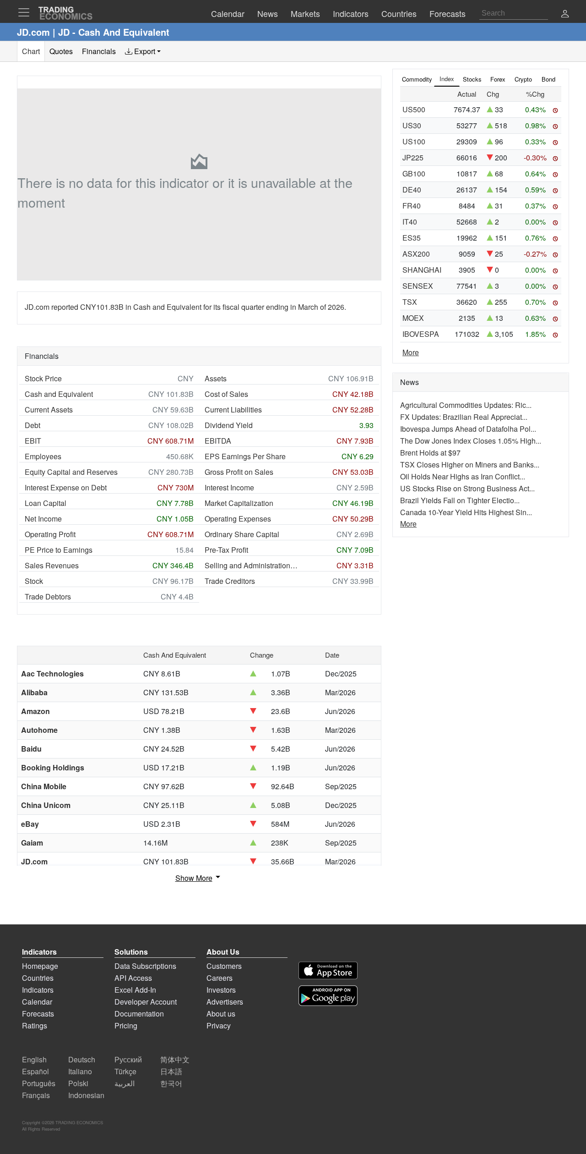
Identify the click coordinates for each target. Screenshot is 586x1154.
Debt (32, 425)
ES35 (411, 237)
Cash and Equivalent (59, 394)
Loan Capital (45, 503)
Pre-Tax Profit (226, 549)
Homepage (40, 966)
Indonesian (86, 1095)
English (34, 1059)
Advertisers (224, 1001)
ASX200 (416, 253)
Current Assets (49, 409)
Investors (221, 989)
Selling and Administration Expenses (251, 565)
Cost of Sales (226, 394)
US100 (413, 141)
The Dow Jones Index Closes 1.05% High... (470, 440)
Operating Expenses (238, 518)
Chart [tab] (31, 51)
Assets (216, 378)
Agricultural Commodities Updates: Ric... (466, 405)
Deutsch (81, 1059)
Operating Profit (50, 534)
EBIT (33, 440)
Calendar (37, 1001)
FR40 (411, 205)
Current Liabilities (233, 409)
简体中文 (175, 1059)
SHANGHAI (421, 269)
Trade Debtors (48, 596)
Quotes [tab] (61, 51)
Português (38, 1083)
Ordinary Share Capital (242, 534)
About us (220, 1013)
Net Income (43, 518)
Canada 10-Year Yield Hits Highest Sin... (466, 512)
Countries (38, 978)
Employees (43, 456)
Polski (78, 1083)
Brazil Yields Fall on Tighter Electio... (460, 500)
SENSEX (417, 285)
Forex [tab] (497, 79)
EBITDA (218, 440)
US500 (413, 109)
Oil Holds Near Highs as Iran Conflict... (462, 476)
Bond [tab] (548, 79)
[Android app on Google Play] (328, 995)
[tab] (142, 51)
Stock (34, 581)
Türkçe (125, 1071)
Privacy (218, 1025)
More (410, 352)
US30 (411, 125)
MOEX (413, 318)
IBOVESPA (420, 334)
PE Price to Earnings (58, 549)
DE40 (411, 189)
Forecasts (38, 1013)
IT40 (409, 221)
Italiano (80, 1071)
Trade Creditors (230, 581)
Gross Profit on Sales (239, 472)
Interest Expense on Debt (66, 487)
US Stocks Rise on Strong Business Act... (467, 488)
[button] (565, 14)
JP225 (412, 157)
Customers (224, 966)
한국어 (171, 1083)
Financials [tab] (99, 51)
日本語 (171, 1071)
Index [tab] (447, 78)
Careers (219, 978)
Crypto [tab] (523, 79)
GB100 (413, 173)
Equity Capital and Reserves (71, 472)
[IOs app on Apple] (328, 970)
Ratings (34, 1025)
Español (35, 1071)
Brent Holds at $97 (430, 452)
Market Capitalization (239, 503)
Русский (128, 1059)
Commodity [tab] (417, 79)
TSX (409, 302)
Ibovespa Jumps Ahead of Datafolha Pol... (468, 428)
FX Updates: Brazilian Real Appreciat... (463, 417)
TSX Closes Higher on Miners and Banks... (469, 464)
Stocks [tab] (472, 79)
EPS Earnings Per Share (245, 456)
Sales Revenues (52, 565)
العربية (124, 1083)
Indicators (38, 989)
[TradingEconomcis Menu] (26, 12)
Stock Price (43, 378)
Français (36, 1095)
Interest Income (229, 487)
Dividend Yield (229, 425)
